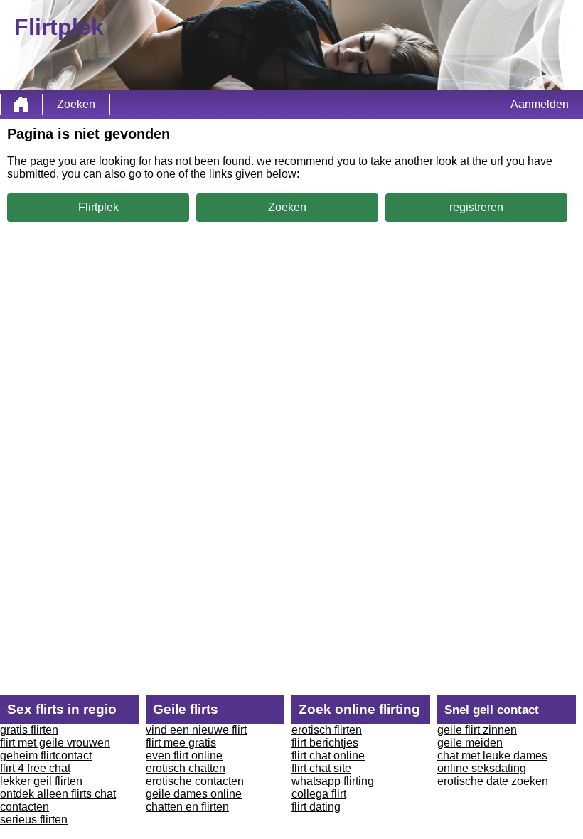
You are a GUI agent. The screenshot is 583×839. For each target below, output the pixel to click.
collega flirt (319, 794)
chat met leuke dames (492, 755)
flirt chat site (321, 768)
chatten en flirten (187, 807)
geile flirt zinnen (477, 730)
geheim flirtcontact (46, 755)
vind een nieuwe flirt (196, 730)
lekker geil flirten (41, 781)
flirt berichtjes (325, 743)
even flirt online (184, 755)
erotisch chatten (185, 768)
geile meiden (470, 743)
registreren (476, 207)
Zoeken (76, 104)
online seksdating (481, 768)
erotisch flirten (327, 730)
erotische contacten (195, 781)
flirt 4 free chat (35, 768)
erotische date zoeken (492, 781)
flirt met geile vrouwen (55, 743)
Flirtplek (98, 207)
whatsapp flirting (333, 781)
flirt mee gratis (181, 743)
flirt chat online (328, 755)
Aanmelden (539, 104)
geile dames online (194, 794)
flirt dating (316, 807)
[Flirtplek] (21, 104)
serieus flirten (34, 819)
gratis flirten (29, 730)
